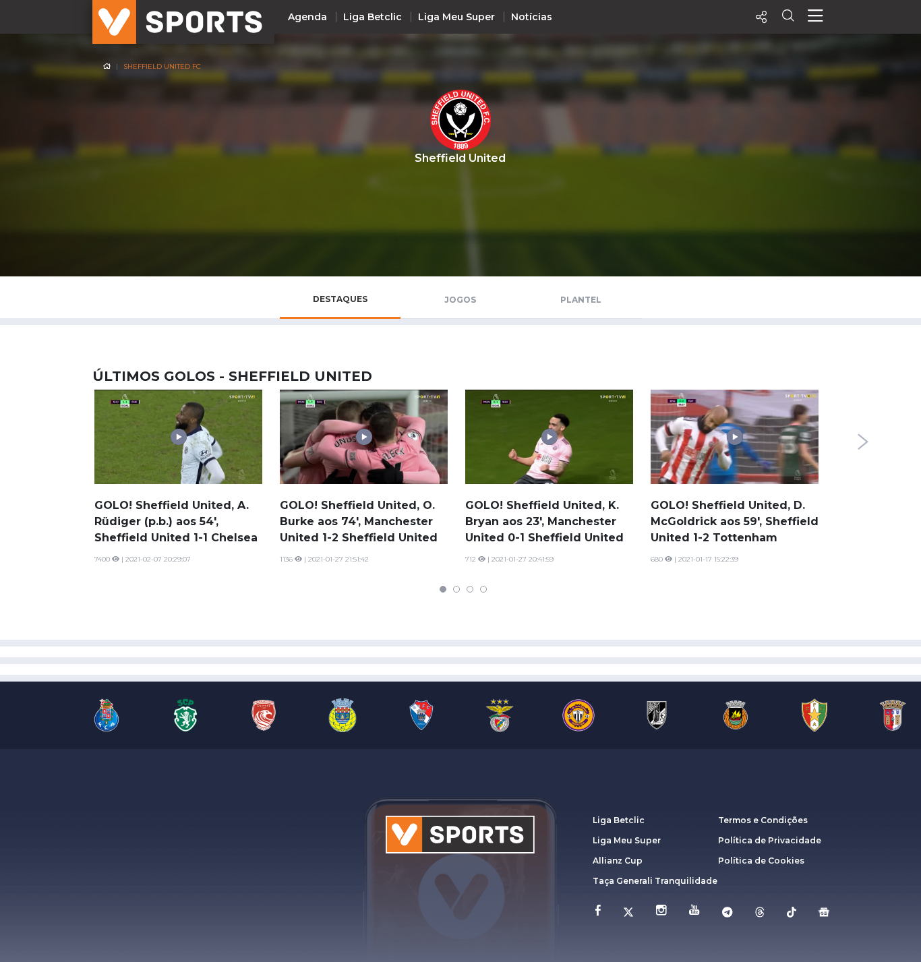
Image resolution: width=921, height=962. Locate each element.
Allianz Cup (618, 860)
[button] (443, 589)
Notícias (531, 17)
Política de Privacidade (769, 840)
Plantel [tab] (580, 300)
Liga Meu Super (456, 17)
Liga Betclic (372, 17)
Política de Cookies (761, 860)
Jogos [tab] (460, 300)
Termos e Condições (763, 820)
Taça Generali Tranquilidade (655, 881)
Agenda (307, 17)
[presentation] (863, 441)
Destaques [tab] (340, 299)
